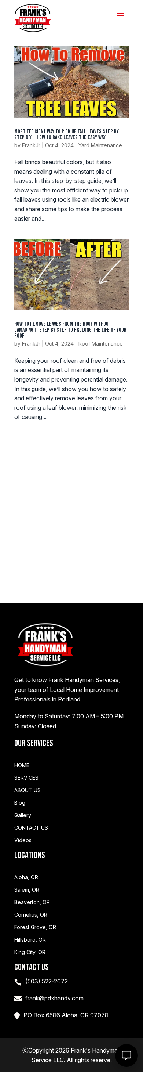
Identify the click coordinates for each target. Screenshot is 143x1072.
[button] (126, 1055)
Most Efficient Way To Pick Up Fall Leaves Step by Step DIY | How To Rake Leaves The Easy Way (66, 134)
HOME (21, 765)
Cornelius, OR (30, 914)
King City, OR (29, 952)
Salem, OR (26, 889)
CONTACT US (31, 827)
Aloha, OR (26, 877)
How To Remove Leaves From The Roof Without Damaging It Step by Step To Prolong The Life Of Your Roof (70, 330)
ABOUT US (27, 790)
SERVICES (26, 777)
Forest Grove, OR (35, 927)
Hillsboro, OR (30, 939)
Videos (23, 840)
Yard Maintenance (100, 145)
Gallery (22, 815)
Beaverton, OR (32, 902)
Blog (19, 802)
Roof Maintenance (100, 343)
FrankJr (31, 145)
